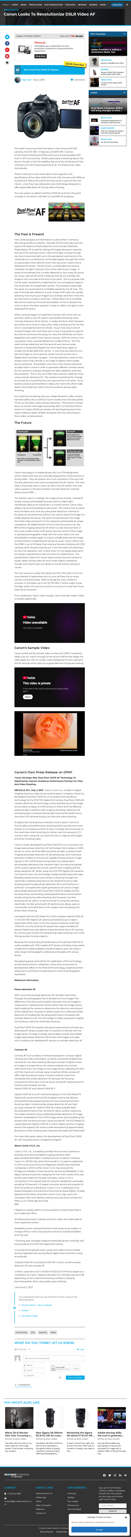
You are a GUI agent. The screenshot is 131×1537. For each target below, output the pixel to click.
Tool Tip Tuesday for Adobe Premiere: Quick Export (112, 132)
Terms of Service (46, 1532)
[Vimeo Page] (125, 1475)
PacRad (70, 1497)
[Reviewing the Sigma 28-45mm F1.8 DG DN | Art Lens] (81, 1418)
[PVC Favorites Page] (124, 34)
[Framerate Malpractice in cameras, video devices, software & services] (94, 120)
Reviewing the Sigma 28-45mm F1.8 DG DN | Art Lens (80, 1435)
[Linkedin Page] (120, 1475)
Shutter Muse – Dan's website (36, 1305)
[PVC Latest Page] (124, 92)
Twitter (25, 1310)
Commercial (21, 1332)
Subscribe (117, 5)
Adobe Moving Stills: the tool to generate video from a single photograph (110, 1437)
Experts (93, 5)
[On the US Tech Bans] (94, 141)
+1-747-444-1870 (14, 1494)
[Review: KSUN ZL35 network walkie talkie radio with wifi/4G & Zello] (94, 72)
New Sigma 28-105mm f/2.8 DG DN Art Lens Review (49, 1435)
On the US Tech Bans (109, 142)
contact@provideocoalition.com (17, 1502)
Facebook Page (29, 1316)
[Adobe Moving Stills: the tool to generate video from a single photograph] (112, 1418)
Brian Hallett (20, 1439)
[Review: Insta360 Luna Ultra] (94, 61)
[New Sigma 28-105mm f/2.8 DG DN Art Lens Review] (50, 1418)
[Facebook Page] (104, 1475)
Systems (43, 1332)
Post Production (53, 5)
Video (53, 1332)
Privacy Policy (61, 1532)
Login (82, 1349)
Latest (15, 5)
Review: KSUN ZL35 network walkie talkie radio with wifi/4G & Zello (112, 74)
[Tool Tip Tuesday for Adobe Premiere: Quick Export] (94, 130)
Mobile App (41, 1497)
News (23, 5)
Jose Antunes (114, 1439)
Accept (99, 1529)
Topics (39, 1501)
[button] (126, 1517)
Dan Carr (27, 80)
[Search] (127, 5)
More (103, 5)
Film (33, 1332)
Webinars (40, 1509)
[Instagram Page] (115, 1475)
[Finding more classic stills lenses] (94, 82)
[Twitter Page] (109, 1475)
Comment (79, 80)
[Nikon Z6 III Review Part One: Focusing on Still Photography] (19, 1418)
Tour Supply (72, 1501)
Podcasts (70, 5)
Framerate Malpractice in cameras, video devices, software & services (111, 122)
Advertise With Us (44, 1493)
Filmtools (71, 1493)
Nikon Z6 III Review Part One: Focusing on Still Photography (18, 1435)
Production (35, 5)
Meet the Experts (43, 1505)
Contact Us (41, 1513)
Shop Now (40, 56)
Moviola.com (73, 1505)
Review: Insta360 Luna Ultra (112, 63)
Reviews (82, 5)
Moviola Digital (74, 1509)
